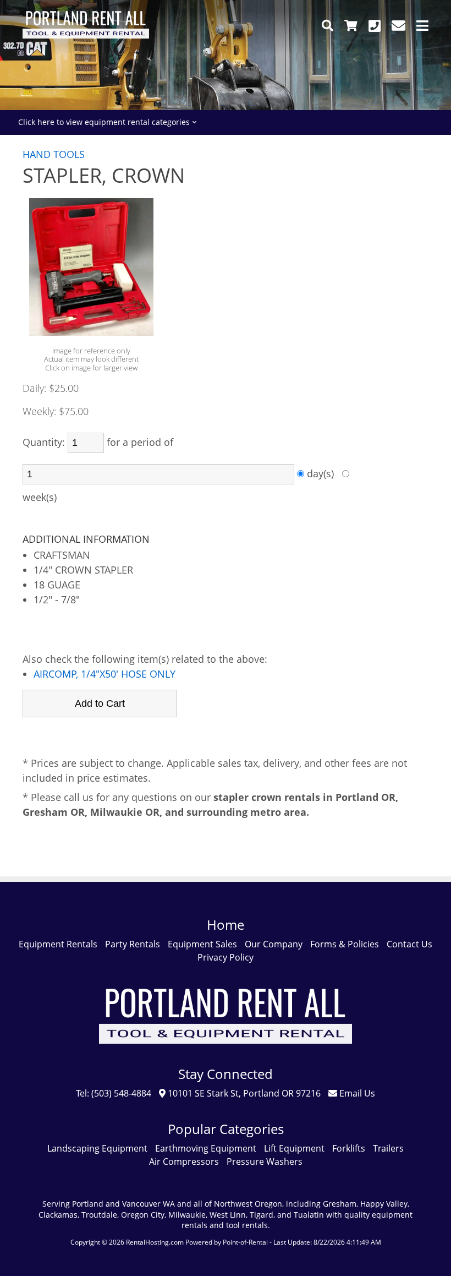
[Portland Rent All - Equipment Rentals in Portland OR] (86, 35)
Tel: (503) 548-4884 (113, 1093)
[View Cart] (351, 25)
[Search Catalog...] (327, 25)
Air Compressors (184, 1161)
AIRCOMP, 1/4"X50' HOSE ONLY (104, 673)
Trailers (388, 1148)
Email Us (356, 1093)
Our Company (273, 944)
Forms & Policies (344, 944)
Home (225, 924)
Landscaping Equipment (97, 1148)
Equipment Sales (202, 944)
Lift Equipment (294, 1148)
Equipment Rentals (58, 944)
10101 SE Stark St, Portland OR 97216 (243, 1093)
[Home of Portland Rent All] (226, 1051)
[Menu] (422, 25)
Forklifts (348, 1148)
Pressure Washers (264, 1161)
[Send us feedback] (398, 25)
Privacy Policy (225, 957)
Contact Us (409, 944)
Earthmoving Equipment (205, 1148)
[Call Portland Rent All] (375, 25)
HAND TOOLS (54, 154)
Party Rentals (132, 944)
